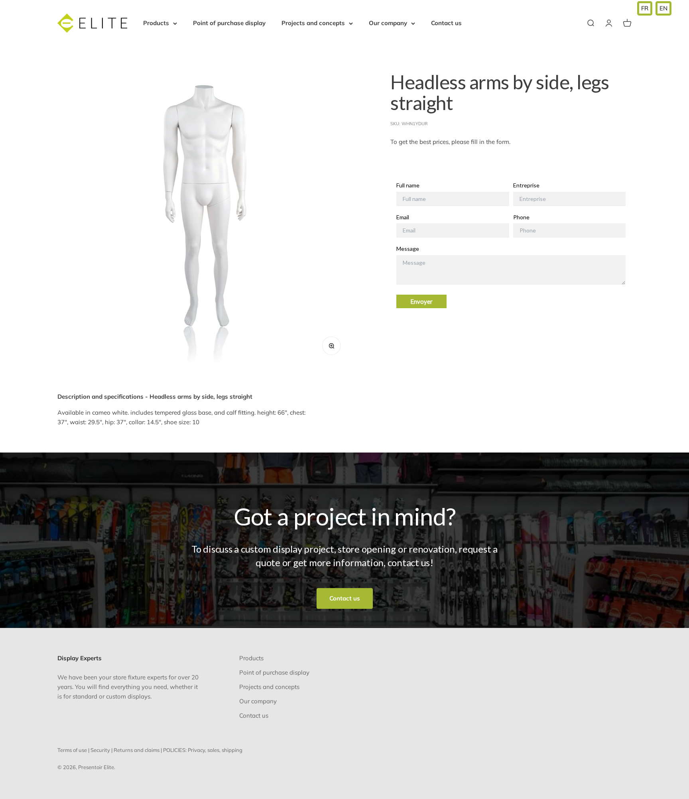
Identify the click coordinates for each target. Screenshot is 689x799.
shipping (232, 750)
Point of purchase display (229, 23)
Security (100, 750)
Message (407, 249)
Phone (521, 217)
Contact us (446, 23)
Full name (407, 185)
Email (402, 217)
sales (213, 750)
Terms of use (72, 750)
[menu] (654, 8)
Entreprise (526, 185)
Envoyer (421, 301)
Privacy (196, 750)
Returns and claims (136, 750)
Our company (388, 23)
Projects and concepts (313, 23)
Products (156, 23)
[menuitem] (644, 8)
